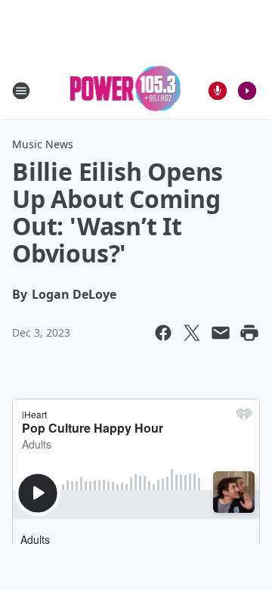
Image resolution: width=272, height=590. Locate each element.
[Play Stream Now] (247, 91)
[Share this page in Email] (220, 332)
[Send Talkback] (218, 91)
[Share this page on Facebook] (163, 332)
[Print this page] (249, 332)
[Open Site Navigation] (21, 91)
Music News (42, 144)
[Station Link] (125, 90)
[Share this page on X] (191, 332)
